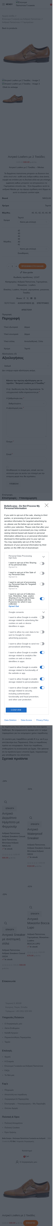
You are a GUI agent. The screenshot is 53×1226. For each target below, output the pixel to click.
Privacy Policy (42, 720)
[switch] (42, 563)
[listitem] (26, 557)
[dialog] (26, 613)
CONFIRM (16, 710)
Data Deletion (10, 720)
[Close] (47, 506)
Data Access (26, 720)
